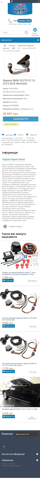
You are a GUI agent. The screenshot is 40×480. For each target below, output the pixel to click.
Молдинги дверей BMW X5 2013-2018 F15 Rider (20, 409)
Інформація (10, 152)
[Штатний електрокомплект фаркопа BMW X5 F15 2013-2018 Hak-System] (20, 347)
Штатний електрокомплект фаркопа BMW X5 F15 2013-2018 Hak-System (19, 364)
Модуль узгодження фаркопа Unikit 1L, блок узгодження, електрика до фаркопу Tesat (19, 273)
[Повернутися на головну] (5, 45)
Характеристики (13, 159)
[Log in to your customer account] (38, 1)
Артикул (5, 88)
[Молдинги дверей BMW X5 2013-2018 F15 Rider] (20, 392)
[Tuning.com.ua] (20, 9)
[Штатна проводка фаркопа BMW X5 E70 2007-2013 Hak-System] (20, 301)
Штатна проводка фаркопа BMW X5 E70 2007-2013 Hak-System (19, 319)
